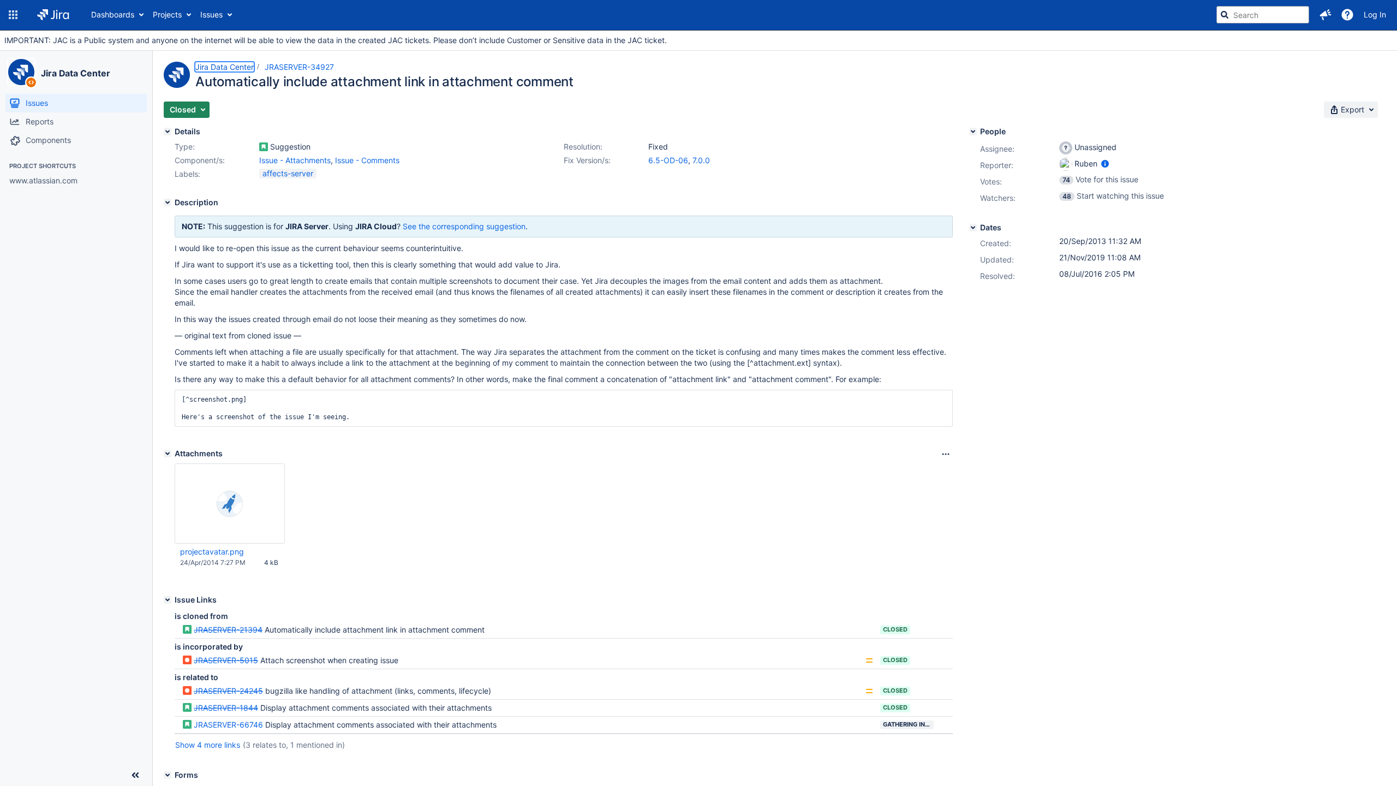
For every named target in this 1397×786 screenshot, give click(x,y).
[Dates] (973, 227)
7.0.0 (701, 160)
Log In (1375, 14)
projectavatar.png (212, 551)
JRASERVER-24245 (228, 690)
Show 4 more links (207, 744)
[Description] (167, 202)
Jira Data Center (75, 73)
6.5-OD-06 (668, 160)
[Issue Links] (167, 600)
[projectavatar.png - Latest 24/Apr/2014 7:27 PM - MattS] (230, 503)
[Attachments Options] (946, 454)
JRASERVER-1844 (226, 707)
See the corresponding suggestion (464, 226)
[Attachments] (167, 453)
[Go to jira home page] (53, 15)
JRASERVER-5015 (226, 660)
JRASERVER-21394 (228, 629)
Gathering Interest (908, 724)
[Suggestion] (263, 146)
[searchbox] (1262, 14)
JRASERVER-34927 (299, 67)
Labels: (187, 173)
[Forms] (167, 775)
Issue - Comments (367, 160)
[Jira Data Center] (21, 72)
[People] (973, 131)
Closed (895, 629)
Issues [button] (211, 14)
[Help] (1347, 14)
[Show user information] (1105, 163)
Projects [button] (167, 14)
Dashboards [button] (112, 14)
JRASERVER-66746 (228, 724)
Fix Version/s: (587, 160)
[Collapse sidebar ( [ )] (135, 775)
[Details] (167, 131)
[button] (13, 15)
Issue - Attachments (295, 160)
